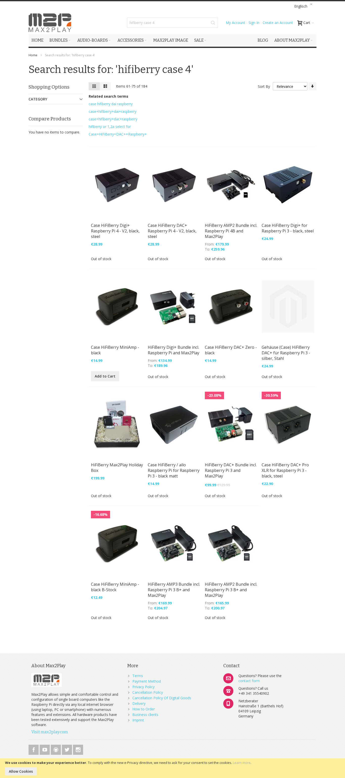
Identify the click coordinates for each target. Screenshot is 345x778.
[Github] (56, 748)
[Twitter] (67, 748)
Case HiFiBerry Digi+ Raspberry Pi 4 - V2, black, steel (115, 231)
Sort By (264, 86)
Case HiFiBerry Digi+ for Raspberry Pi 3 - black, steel (288, 228)
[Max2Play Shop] (50, 22)
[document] (172, 768)
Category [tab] (38, 99)
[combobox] (172, 23)
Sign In (254, 22)
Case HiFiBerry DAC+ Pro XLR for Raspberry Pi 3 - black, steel (285, 470)
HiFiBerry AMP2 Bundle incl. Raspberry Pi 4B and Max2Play (231, 231)
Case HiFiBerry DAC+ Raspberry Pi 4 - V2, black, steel (172, 231)
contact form (249, 680)
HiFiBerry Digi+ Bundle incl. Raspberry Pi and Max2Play (173, 350)
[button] (304, 6)
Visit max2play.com (49, 732)
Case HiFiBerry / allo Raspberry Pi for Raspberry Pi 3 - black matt (174, 470)
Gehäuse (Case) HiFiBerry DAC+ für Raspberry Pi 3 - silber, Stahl (286, 352)
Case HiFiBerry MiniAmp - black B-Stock (115, 587)
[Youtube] (45, 748)
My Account (235, 22)
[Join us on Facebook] (34, 748)
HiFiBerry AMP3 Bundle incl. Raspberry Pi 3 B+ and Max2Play (174, 589)
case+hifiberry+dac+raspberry (113, 119)
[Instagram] (78, 748)
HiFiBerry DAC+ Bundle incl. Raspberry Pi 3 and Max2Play (231, 470)
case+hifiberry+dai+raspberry (112, 111)
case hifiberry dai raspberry (111, 103)
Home (33, 55)
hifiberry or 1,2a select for (110, 126)
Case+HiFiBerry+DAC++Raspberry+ (118, 134)
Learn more (242, 762)
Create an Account (278, 22)
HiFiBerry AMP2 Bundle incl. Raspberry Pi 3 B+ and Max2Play (231, 589)
